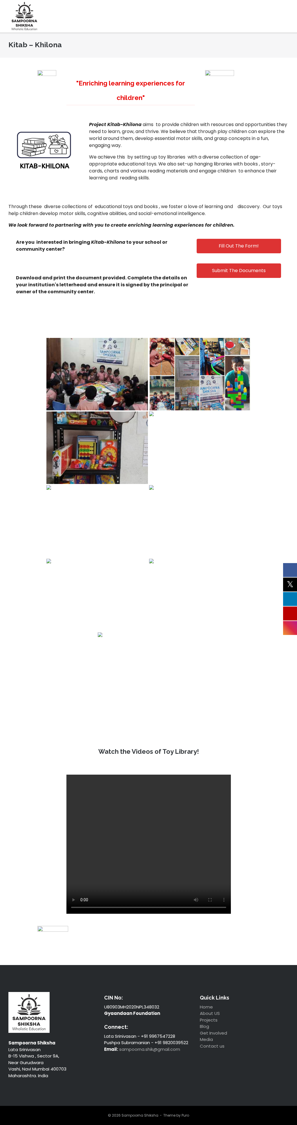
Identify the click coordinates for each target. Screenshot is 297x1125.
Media (206, 1039)
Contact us (212, 1046)
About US (210, 1013)
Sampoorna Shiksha (140, 1115)
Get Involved (213, 1033)
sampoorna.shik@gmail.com (149, 1049)
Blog (204, 1026)
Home (206, 1007)
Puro (185, 1115)
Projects (209, 1020)
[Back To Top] (281, 1109)
